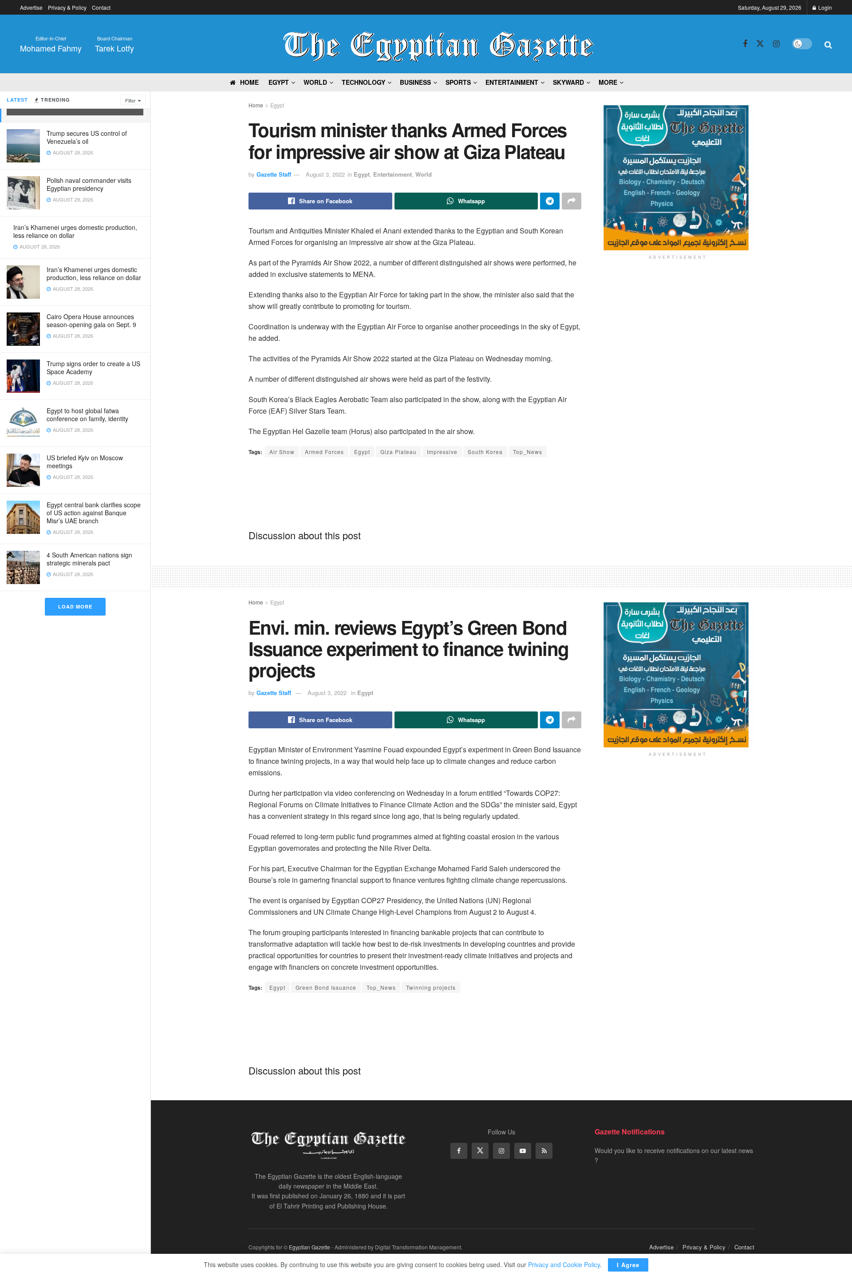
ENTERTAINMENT (511, 82)
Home (255, 105)
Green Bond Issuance (326, 987)
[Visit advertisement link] (677, 177)
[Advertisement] (414, 493)
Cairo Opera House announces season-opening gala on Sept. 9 (91, 320)
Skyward (568, 82)
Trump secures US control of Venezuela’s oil (87, 137)
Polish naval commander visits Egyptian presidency (89, 184)
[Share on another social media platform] (571, 201)
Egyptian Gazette (309, 1247)
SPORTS (458, 82)
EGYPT (278, 82)
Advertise (31, 7)
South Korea (485, 451)
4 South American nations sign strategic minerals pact (89, 558)
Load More (75, 606)
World (315, 82)
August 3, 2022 (325, 174)
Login (824, 7)
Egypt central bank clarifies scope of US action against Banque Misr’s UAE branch (94, 512)
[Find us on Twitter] (760, 44)
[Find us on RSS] (544, 1151)
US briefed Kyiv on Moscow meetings (85, 461)
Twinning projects (431, 987)
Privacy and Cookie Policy (564, 1264)
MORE (608, 82)
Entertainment (392, 174)
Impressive (442, 451)
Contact (101, 7)
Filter (130, 100)
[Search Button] (828, 44)
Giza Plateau (398, 451)
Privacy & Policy (67, 7)
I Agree (628, 1264)
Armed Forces (324, 451)
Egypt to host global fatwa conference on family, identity (87, 414)
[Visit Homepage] (438, 44)
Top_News (527, 451)
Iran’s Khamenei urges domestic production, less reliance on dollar (75, 231)
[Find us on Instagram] (776, 44)
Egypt (277, 105)
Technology (363, 82)
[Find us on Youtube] (522, 1151)
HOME (249, 82)
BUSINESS (415, 82)
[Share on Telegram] (550, 201)
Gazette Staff (273, 174)
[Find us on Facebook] (745, 44)
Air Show (282, 451)
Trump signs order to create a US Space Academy (93, 367)
